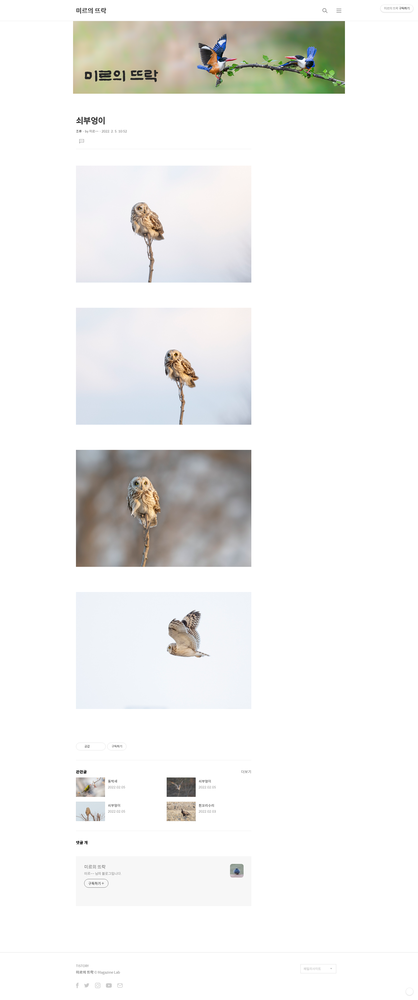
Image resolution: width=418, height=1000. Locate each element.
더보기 (246, 771)
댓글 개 (82, 842)
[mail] (120, 986)
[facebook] (77, 986)
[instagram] (97, 986)
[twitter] (87, 986)
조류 (79, 131)
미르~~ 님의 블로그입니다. (103, 873)
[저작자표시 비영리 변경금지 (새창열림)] (133, 746)
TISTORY (82, 965)
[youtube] (109, 986)
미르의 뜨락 (91, 10)
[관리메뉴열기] (409, 991)
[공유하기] (94, 746)
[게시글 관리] (100, 746)
